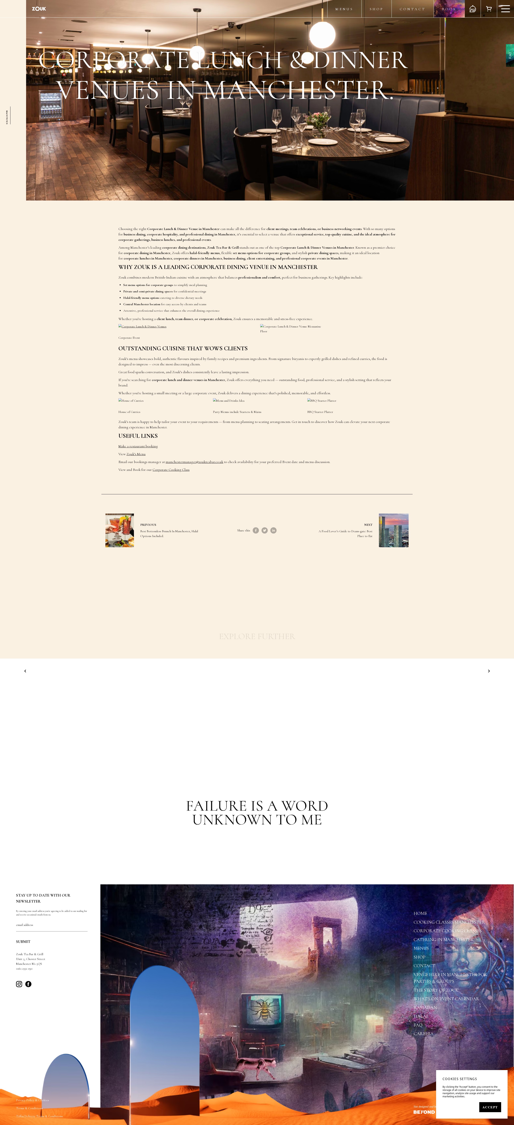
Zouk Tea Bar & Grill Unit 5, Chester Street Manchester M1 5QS (30, 959)
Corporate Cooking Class (171, 469)
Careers (423, 1034)
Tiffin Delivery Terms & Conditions (39, 1116)
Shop (376, 9)
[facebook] (256, 530)
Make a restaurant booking (138, 446)
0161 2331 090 (24, 969)
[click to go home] (39, 9)
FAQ (510, 55)
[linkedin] (273, 530)
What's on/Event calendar (446, 999)
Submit (23, 941)
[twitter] (264, 530)
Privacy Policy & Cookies (32, 1100)
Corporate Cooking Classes (448, 931)
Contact (413, 9)
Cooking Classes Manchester (449, 922)
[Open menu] (505, 8)
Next (368, 525)
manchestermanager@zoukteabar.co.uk (194, 462)
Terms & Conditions (29, 1108)
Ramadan (425, 1007)
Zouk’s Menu (136, 454)
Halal (421, 1016)
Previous (148, 525)
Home (420, 913)
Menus (344, 9)
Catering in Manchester (444, 940)
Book (449, 9)
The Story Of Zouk (436, 990)
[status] (472, 1094)
